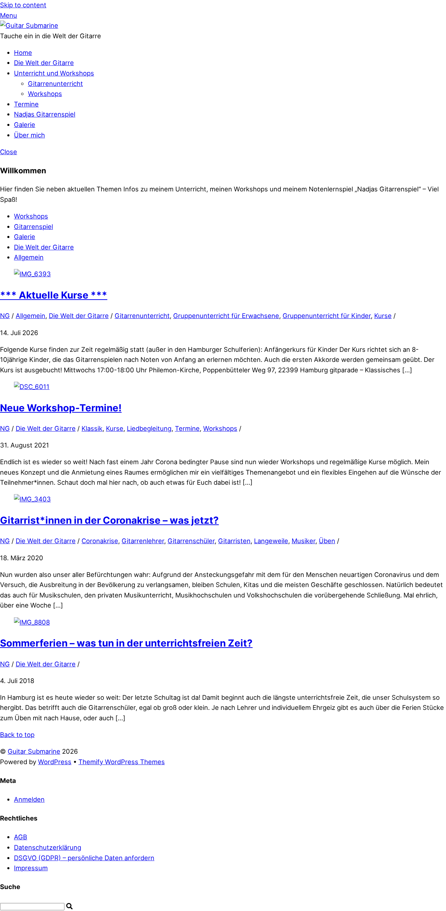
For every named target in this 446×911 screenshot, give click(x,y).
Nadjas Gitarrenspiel (44, 114)
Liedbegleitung (149, 428)
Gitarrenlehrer (143, 541)
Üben (327, 541)
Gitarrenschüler (191, 541)
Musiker (303, 541)
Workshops (45, 93)
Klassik (92, 428)
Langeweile (271, 541)
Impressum (31, 868)
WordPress (54, 762)
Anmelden (29, 799)
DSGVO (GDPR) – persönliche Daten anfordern (84, 858)
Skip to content (23, 5)
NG (5, 315)
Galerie (24, 124)
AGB (20, 837)
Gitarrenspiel (33, 226)
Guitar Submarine (34, 751)
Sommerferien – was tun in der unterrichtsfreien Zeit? (126, 643)
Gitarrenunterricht (55, 83)
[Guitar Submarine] (29, 25)
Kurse (383, 315)
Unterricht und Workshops (54, 73)
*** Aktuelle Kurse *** (53, 295)
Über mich (29, 135)
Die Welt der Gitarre (44, 62)
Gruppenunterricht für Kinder (327, 315)
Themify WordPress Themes (121, 762)
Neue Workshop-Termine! (61, 408)
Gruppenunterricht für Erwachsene (226, 315)
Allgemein (29, 257)
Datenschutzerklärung (47, 847)
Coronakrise (100, 541)
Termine (26, 104)
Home (23, 52)
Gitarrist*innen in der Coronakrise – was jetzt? (109, 520)
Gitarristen (234, 541)
